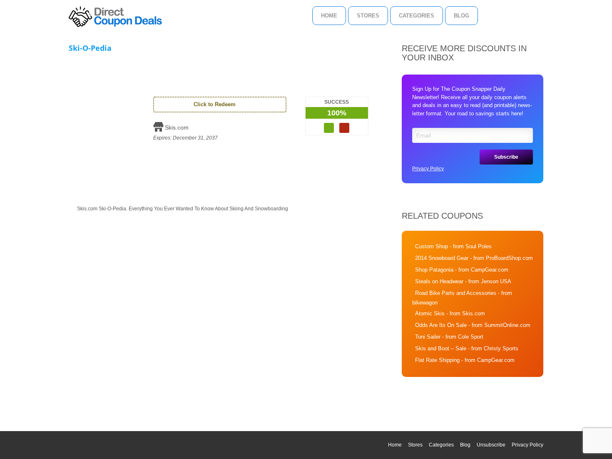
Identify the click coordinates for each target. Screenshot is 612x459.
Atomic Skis (430, 313)
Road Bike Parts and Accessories (455, 293)
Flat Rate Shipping (437, 360)
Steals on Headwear (439, 281)
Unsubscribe (491, 445)
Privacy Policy (428, 169)
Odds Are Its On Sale (441, 325)
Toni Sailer (427, 337)
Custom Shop (431, 246)
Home (329, 15)
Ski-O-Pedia (90, 48)
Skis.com (177, 127)
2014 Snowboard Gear (441, 258)
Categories (416, 15)
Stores (368, 15)
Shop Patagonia (434, 270)
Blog (461, 15)
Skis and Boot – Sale (440, 348)
